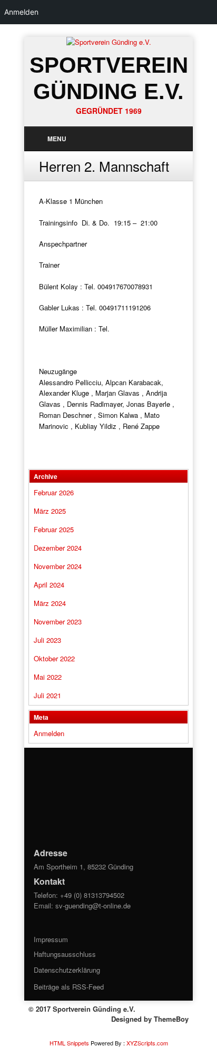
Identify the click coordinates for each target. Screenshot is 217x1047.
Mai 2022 (48, 677)
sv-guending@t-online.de (93, 906)
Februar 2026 (54, 492)
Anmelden (49, 733)
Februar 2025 (54, 529)
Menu (56, 138)
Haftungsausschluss (65, 954)
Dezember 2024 (58, 548)
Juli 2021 (47, 695)
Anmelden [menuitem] (21, 11)
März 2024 (50, 603)
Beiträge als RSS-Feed (69, 987)
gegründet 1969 (109, 110)
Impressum (51, 939)
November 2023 (58, 622)
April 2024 (49, 585)
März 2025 (50, 511)
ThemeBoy (171, 1019)
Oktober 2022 (54, 658)
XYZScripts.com (147, 1043)
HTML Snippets (69, 1043)
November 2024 (58, 566)
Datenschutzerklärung (67, 970)
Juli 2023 (47, 640)
